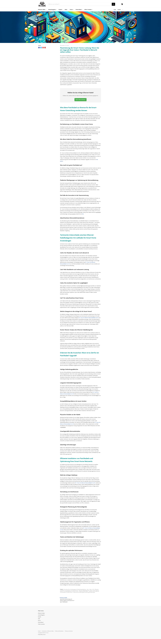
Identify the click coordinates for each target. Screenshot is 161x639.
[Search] (113, 4)
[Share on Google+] (43, 47)
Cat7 (93, 589)
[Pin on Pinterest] (45, 47)
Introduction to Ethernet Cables (48, 631)
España (60, 9)
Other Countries (88, 9)
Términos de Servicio (69, 631)
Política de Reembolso (59, 631)
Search (39, 631)
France (71, 9)
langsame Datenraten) (83, 591)
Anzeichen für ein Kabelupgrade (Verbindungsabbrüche (75, 589)
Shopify (44, 634)
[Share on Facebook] (39, 47)
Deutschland (79, 9)
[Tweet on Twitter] (41, 47)
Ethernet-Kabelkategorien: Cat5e (85, 590)
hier (83, 214)
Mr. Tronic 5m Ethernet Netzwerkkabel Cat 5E (89, 317)
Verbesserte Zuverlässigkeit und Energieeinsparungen (84, 592)
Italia (66, 9)
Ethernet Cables (42, 9)
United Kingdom (52, 9)
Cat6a (90, 589)
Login (115, 9)
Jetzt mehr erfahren (80, 99)
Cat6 (87, 589)
